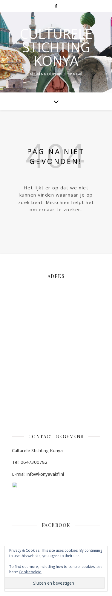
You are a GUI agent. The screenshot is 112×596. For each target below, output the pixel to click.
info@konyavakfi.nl (45, 474)
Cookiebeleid (30, 571)
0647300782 (34, 462)
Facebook (56, 525)
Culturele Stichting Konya (56, 47)
